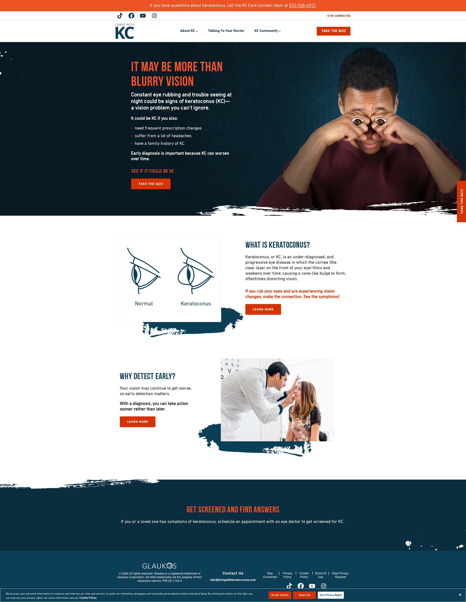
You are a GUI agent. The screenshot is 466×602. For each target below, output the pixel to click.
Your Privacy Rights (331, 595)
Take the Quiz (150, 184)
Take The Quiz (333, 31)
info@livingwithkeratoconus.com (233, 580)
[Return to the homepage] (125, 31)
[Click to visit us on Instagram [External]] (154, 15)
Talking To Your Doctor (226, 31)
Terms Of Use (320, 575)
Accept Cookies (280, 595)
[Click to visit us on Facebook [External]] (131, 15)
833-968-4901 (302, 5)
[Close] (460, 595)
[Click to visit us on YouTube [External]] (143, 15)
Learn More (263, 309)
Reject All (304, 595)
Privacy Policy (287, 575)
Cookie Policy (304, 575)
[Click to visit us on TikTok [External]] (120, 15)
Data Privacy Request (340, 575)
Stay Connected (338, 16)
